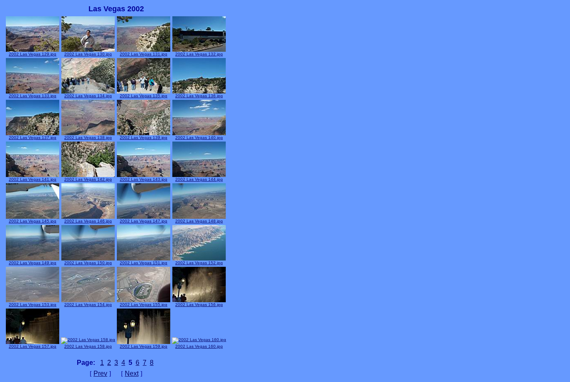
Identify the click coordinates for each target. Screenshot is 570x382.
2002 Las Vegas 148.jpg (199, 221)
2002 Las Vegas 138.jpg (88, 137)
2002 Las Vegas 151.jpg (143, 263)
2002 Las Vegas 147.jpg (143, 221)
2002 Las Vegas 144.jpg (199, 179)
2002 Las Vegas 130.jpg (88, 54)
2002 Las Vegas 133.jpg (32, 96)
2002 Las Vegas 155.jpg (143, 304)
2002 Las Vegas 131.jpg (143, 54)
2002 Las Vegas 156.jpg (199, 304)
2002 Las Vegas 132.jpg (199, 54)
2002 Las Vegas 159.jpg (143, 346)
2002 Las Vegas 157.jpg (32, 346)
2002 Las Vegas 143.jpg (143, 179)
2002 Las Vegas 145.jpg (32, 221)
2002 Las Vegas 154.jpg (88, 304)
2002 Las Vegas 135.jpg (143, 96)
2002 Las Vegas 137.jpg (32, 137)
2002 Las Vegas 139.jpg (143, 137)
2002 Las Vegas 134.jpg (88, 96)
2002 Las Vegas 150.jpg (88, 263)
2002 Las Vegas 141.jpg (32, 179)
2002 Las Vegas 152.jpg (199, 263)
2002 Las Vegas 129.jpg (32, 54)
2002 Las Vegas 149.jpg (32, 263)
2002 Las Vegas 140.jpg (199, 137)
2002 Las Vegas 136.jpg (199, 96)
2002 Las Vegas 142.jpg (88, 179)
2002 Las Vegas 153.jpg (32, 304)
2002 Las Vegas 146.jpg (88, 221)
